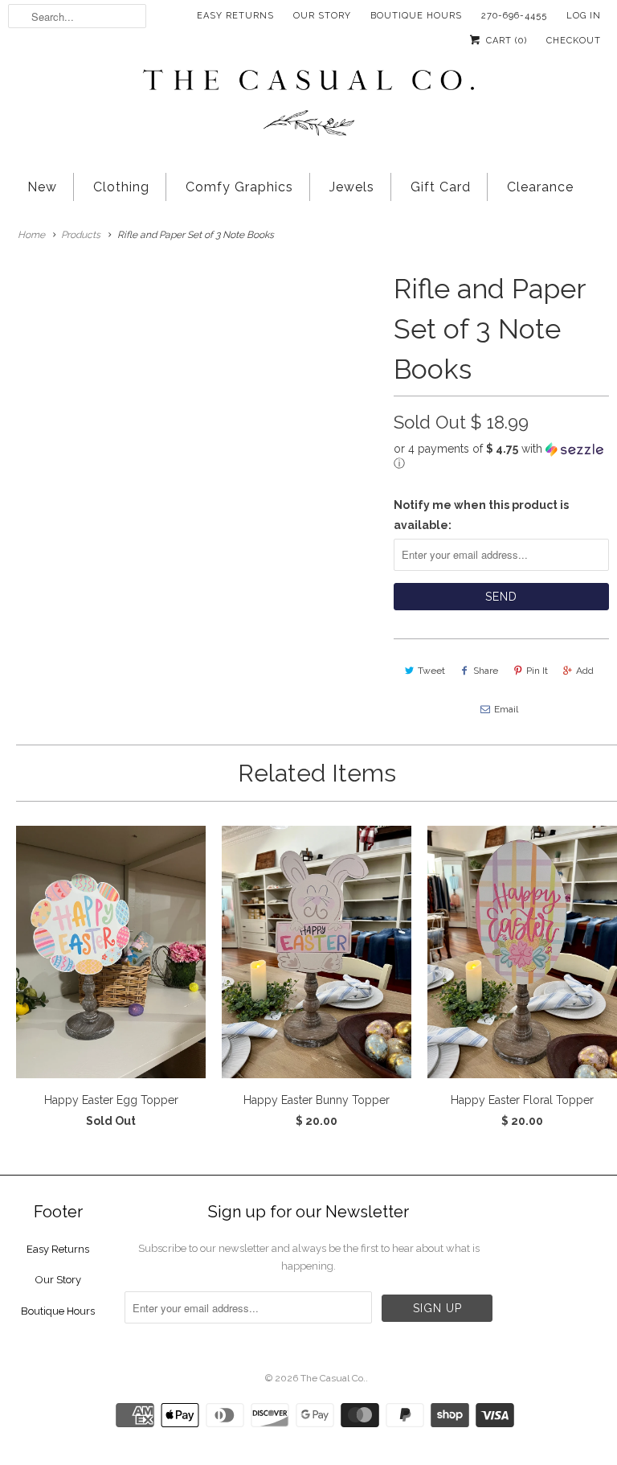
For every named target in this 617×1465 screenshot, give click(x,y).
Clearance (540, 187)
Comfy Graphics (239, 187)
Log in (583, 15)
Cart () (505, 40)
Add (585, 670)
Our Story (322, 15)
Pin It (537, 670)
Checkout (573, 40)
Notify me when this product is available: (481, 515)
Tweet (431, 670)
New (42, 187)
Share (485, 670)
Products (80, 234)
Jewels (351, 187)
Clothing (121, 187)
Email (506, 709)
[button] (501, 456)
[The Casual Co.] (308, 104)
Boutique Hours (416, 15)
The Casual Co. (333, 1378)
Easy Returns (235, 15)
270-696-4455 (514, 15)
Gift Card (441, 187)
